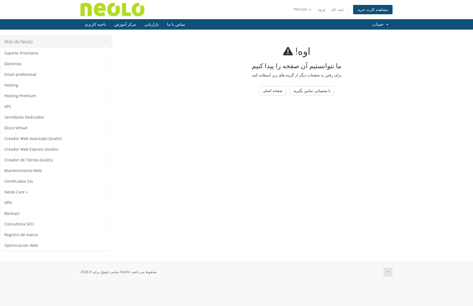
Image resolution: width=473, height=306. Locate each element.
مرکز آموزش (125, 24)
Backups (12, 213)
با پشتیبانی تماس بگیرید (312, 90)
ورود (321, 9)
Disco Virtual (15, 127)
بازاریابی (151, 24)
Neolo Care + (16, 192)
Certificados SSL (18, 181)
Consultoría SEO (19, 224)
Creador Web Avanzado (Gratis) (33, 138)
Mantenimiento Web (23, 170)
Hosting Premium (20, 95)
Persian (301, 9)
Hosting (11, 85)
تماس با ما (176, 24)
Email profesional (20, 74)
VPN (8, 202)
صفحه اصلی (272, 90)
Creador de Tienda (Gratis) (28, 160)
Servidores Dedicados (24, 117)
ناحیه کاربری (95, 24)
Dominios (13, 63)
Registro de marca (21, 234)
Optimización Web (21, 245)
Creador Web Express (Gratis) (31, 149)
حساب (379, 24)
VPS (7, 106)
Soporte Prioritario (21, 53)
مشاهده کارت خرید (372, 9)
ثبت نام (338, 9)
